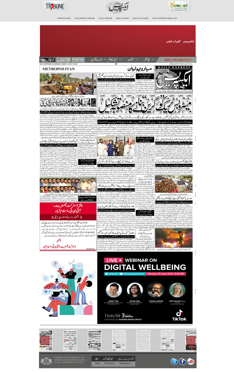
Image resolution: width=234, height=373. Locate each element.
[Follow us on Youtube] (191, 361)
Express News (64, 18)
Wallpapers (125, 363)
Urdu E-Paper (122, 18)
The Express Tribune (84, 18)
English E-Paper (141, 18)
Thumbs (75, 59)
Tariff (98, 363)
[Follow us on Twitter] (174, 361)
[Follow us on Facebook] (182, 361)
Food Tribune (105, 18)
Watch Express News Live (164, 18)
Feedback (109, 363)
